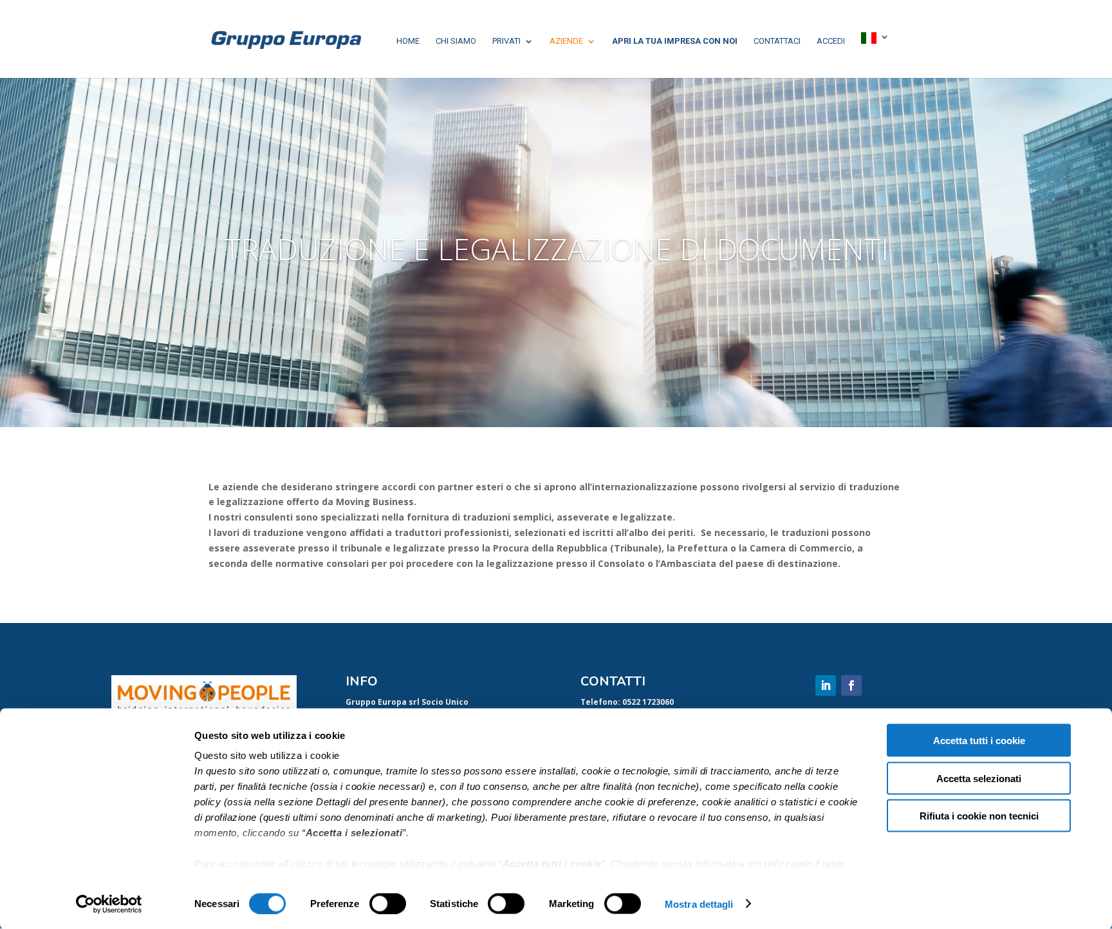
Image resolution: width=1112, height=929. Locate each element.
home (408, 41)
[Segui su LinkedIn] (825, 685)
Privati (506, 41)
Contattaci (777, 41)
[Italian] (875, 39)
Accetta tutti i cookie (979, 740)
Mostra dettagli (699, 903)
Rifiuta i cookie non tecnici (979, 815)
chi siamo (456, 41)
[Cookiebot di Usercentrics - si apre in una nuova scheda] (109, 904)
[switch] (387, 903)
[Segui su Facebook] (851, 685)
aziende (566, 41)
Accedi (831, 41)
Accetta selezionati (978, 777)
